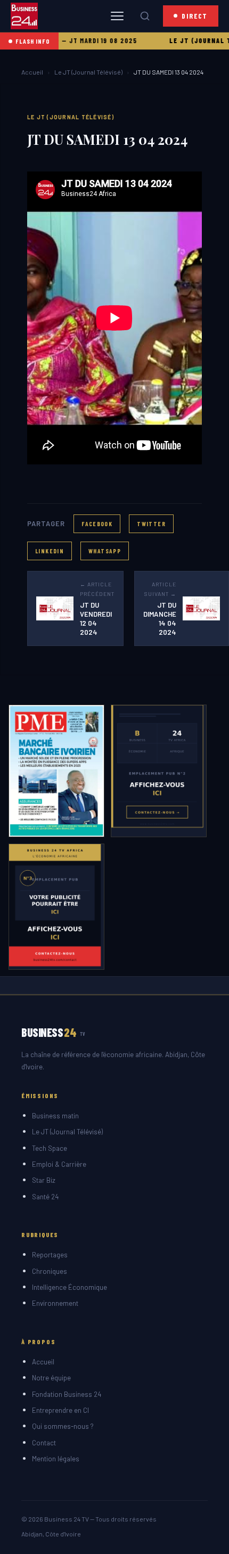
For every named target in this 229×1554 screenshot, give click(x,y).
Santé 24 (45, 1196)
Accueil (32, 72)
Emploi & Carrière (59, 1164)
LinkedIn (49, 550)
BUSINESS (53, 1032)
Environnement (55, 1303)
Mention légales (55, 1458)
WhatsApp (104, 550)
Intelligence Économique (69, 1287)
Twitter (151, 523)
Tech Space (49, 1148)
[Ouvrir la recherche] (144, 16)
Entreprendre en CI (60, 1410)
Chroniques (49, 1271)
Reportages (50, 1254)
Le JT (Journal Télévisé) (88, 72)
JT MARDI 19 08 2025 (88, 40)
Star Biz (43, 1180)
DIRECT (195, 15)
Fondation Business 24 (66, 1394)
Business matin (55, 1115)
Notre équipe (51, 1377)
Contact (44, 1442)
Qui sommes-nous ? (63, 1426)
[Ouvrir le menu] (117, 16)
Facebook (96, 523)
